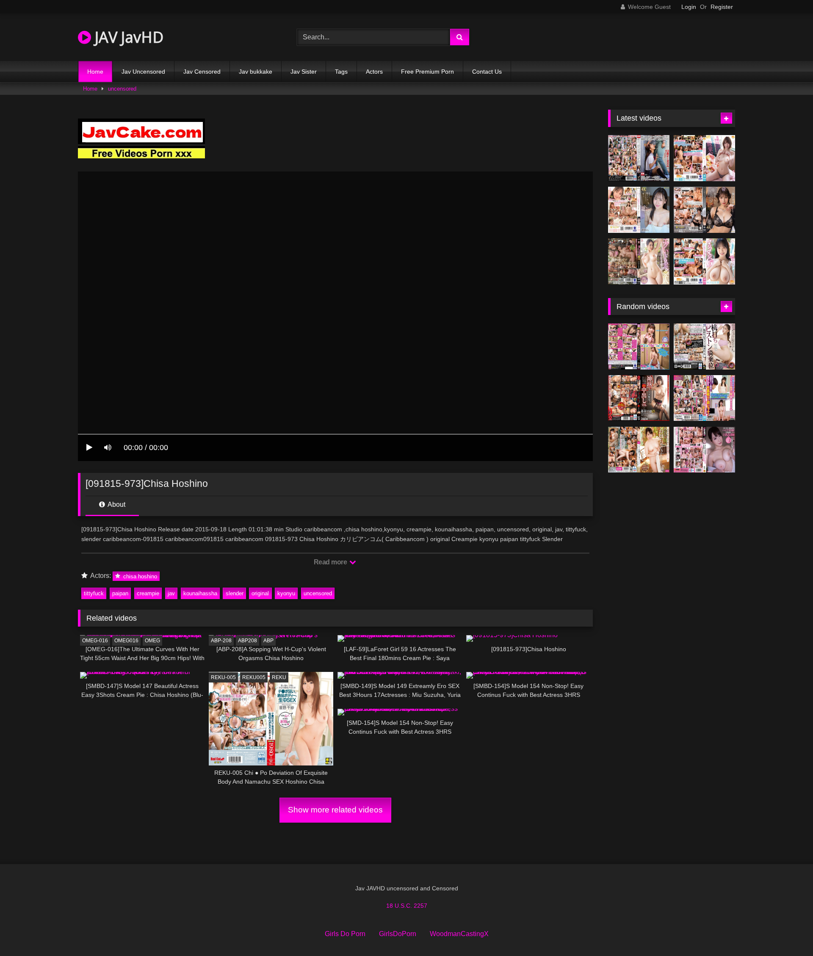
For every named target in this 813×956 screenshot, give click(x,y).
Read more (331, 562)
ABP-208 (221, 641)
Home (95, 71)
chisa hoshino (139, 576)
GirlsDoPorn (397, 933)
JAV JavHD (127, 37)
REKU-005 (223, 677)
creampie (148, 593)
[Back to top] (786, 931)
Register (722, 6)
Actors (374, 71)
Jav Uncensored (143, 71)
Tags (341, 71)
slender (234, 593)
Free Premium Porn (427, 71)
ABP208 (247, 641)
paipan (120, 593)
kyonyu (286, 593)
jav (171, 593)
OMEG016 (126, 641)
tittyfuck (94, 593)
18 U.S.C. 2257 (406, 905)
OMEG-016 (95, 641)
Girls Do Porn (345, 933)
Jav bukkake (255, 71)
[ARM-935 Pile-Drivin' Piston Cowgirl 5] (704, 346)
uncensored (122, 89)
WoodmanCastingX (459, 933)
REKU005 (253, 677)
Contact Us (487, 71)
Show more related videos (335, 809)
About (115, 504)
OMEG (152, 641)
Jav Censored (202, 71)
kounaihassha (200, 593)
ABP (268, 641)
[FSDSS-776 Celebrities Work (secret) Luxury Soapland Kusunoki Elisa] (704, 210)
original (260, 593)
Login (688, 6)
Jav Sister (303, 71)
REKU (279, 677)
